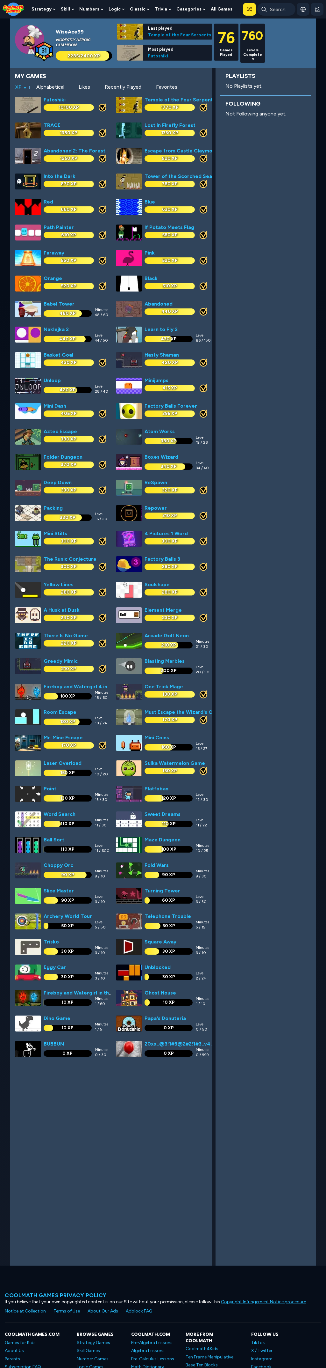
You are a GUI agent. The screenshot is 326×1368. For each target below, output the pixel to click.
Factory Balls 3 (162, 559)
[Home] (13, 9)
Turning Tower (162, 891)
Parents (12, 1359)
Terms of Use (66, 1311)
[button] (249, 9)
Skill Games (88, 1350)
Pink (150, 253)
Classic (137, 9)
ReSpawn (156, 482)
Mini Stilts (55, 533)
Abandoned (159, 304)
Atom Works (160, 431)
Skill (65, 9)
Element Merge (163, 610)
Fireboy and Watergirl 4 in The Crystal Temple (100, 687)
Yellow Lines (59, 584)
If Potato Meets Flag (169, 227)
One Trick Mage (164, 687)
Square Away (160, 942)
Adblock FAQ (139, 1311)
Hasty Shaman (162, 355)
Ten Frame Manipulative (209, 1357)
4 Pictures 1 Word (166, 533)
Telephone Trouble (168, 916)
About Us (14, 1350)
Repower (156, 508)
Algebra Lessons (148, 1350)
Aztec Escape (60, 431)
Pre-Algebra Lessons (152, 1342)
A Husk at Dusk (62, 610)
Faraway (54, 253)
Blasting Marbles (165, 661)
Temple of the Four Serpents (179, 34)
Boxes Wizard (161, 457)
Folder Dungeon (63, 457)
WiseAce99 (70, 32)
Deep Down (58, 482)
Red (48, 202)
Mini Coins (157, 738)
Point (50, 789)
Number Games (93, 1359)
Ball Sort (54, 840)
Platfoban (156, 789)
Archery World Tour (68, 916)
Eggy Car (55, 967)
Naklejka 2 (56, 329)
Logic (115, 9)
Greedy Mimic (61, 661)
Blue (150, 202)
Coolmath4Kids (202, 1348)
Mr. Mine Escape (63, 738)
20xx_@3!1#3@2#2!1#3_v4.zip (182, 1044)
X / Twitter (262, 1350)
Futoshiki (158, 55)
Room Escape (60, 712)
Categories (189, 9)
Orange (53, 278)
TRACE (52, 125)
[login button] (317, 9)
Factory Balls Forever (171, 406)
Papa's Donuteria (165, 1018)
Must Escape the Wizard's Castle (184, 712)
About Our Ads (103, 1311)
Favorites (166, 87)
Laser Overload (63, 763)
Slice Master (59, 891)
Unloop (52, 380)
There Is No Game (66, 635)
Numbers (89, 9)
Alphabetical (50, 87)
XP (18, 87)
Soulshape (157, 584)
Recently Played (123, 87)
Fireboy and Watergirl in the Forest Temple (96, 993)
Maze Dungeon (163, 840)
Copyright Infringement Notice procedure (263, 1302)
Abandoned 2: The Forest (74, 151)
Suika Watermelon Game (175, 763)
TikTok (258, 1342)
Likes (84, 87)
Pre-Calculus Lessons (152, 1359)
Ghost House (160, 993)
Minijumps (156, 380)
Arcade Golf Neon (167, 635)
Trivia (161, 9)
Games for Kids (20, 1342)
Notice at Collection (25, 1311)
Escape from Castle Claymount (182, 151)
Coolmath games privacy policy (56, 1295)
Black (151, 278)
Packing (53, 508)
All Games (221, 9)
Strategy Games (93, 1342)
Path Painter (59, 227)
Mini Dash (55, 406)
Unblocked (158, 967)
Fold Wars (157, 865)
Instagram (262, 1359)
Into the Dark (59, 176)
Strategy (42, 9)
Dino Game (57, 1018)
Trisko (51, 942)
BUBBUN (54, 1044)
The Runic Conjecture (70, 559)
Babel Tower (59, 304)
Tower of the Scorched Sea (178, 176)
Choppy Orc (58, 865)
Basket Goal (58, 355)
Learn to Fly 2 (161, 329)
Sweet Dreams (163, 814)
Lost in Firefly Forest (170, 125)
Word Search (59, 814)
